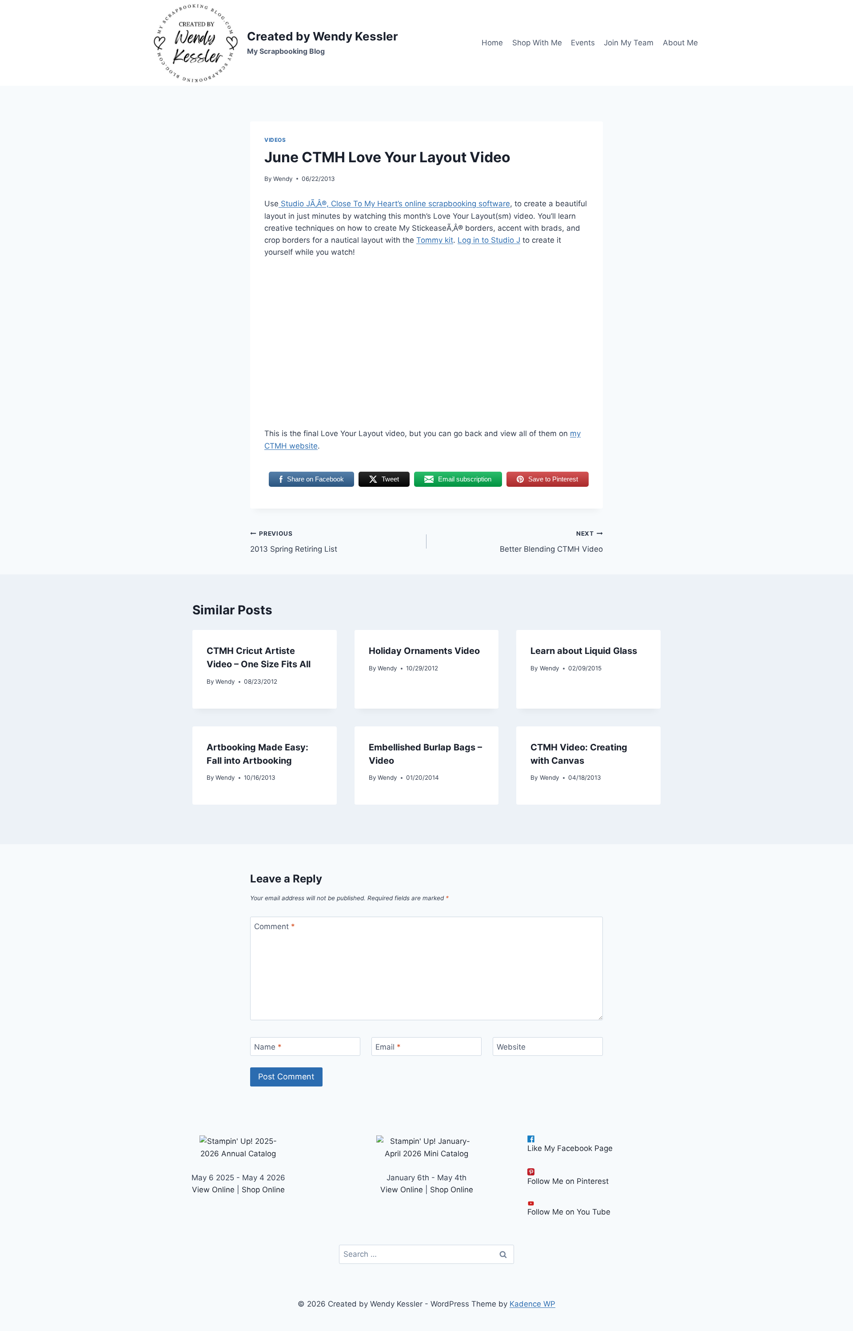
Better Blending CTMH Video (551, 541)
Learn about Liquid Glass (583, 650)
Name (268, 1046)
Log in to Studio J (489, 240)
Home (492, 42)
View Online (213, 1189)
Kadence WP (532, 1303)
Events (583, 42)
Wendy (283, 178)
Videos (275, 139)
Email (388, 1046)
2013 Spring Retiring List (293, 541)
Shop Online (263, 1189)
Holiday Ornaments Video (424, 650)
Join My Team (629, 42)
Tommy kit (434, 240)
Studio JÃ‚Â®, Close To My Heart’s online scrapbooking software (394, 203)
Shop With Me (537, 42)
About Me (680, 42)
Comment (274, 926)
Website (511, 1046)
